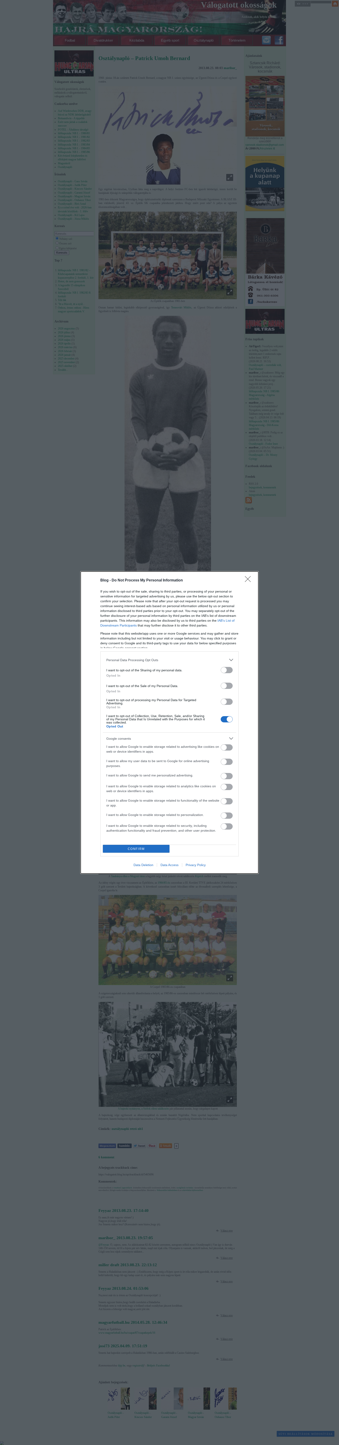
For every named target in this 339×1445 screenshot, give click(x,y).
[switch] (227, 670)
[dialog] (169, 722)
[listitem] (169, 659)
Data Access (169, 865)
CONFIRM (136, 849)
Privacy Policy (196, 865)
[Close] (249, 580)
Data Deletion (143, 865)
